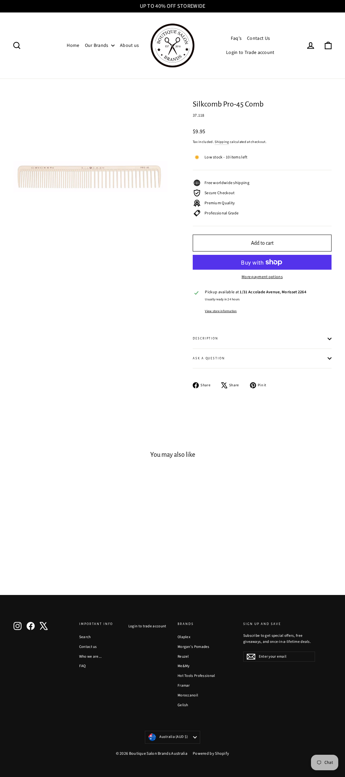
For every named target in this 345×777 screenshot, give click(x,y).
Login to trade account (147, 626)
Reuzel (183, 656)
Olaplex (184, 636)
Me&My (184, 665)
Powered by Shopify (211, 753)
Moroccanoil (188, 695)
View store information (221, 311)
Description (205, 338)
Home (73, 45)
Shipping (222, 142)
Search (85, 636)
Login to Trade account (250, 52)
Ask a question (209, 358)
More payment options (262, 277)
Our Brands (97, 45)
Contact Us (258, 38)
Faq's (236, 38)
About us (129, 45)
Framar (184, 685)
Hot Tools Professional (196, 675)
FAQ (82, 665)
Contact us (88, 646)
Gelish (183, 705)
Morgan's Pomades (194, 646)
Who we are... (90, 656)
